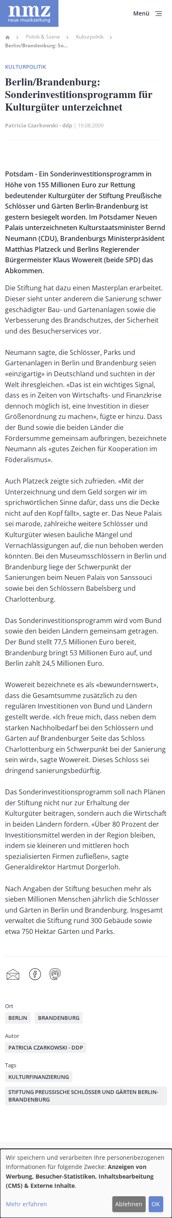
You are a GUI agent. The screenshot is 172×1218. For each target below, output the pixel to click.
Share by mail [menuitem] (13, 974)
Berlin (17, 1017)
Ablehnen (128, 1204)
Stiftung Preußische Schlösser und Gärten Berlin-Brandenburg (83, 1095)
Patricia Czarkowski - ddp (38, 125)
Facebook (35, 974)
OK (156, 1204)
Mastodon (55, 974)
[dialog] (86, 1183)
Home (7, 37)
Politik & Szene (43, 37)
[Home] (29, 13)
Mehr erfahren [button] (26, 1204)
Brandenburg (58, 1017)
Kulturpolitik (90, 37)
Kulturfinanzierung (38, 1077)
